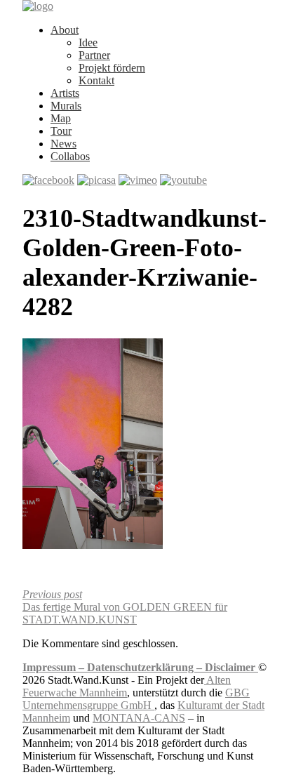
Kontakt (96, 80)
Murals (66, 106)
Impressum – (54, 667)
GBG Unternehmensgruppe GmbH (136, 699)
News (63, 144)
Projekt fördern (112, 68)
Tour (61, 131)
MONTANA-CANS (139, 718)
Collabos (70, 156)
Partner (94, 55)
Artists (65, 93)
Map (61, 118)
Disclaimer (231, 667)
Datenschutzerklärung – (146, 667)
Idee (88, 42)
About (65, 30)
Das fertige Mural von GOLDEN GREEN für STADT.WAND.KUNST (124, 606)
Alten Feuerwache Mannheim (126, 686)
